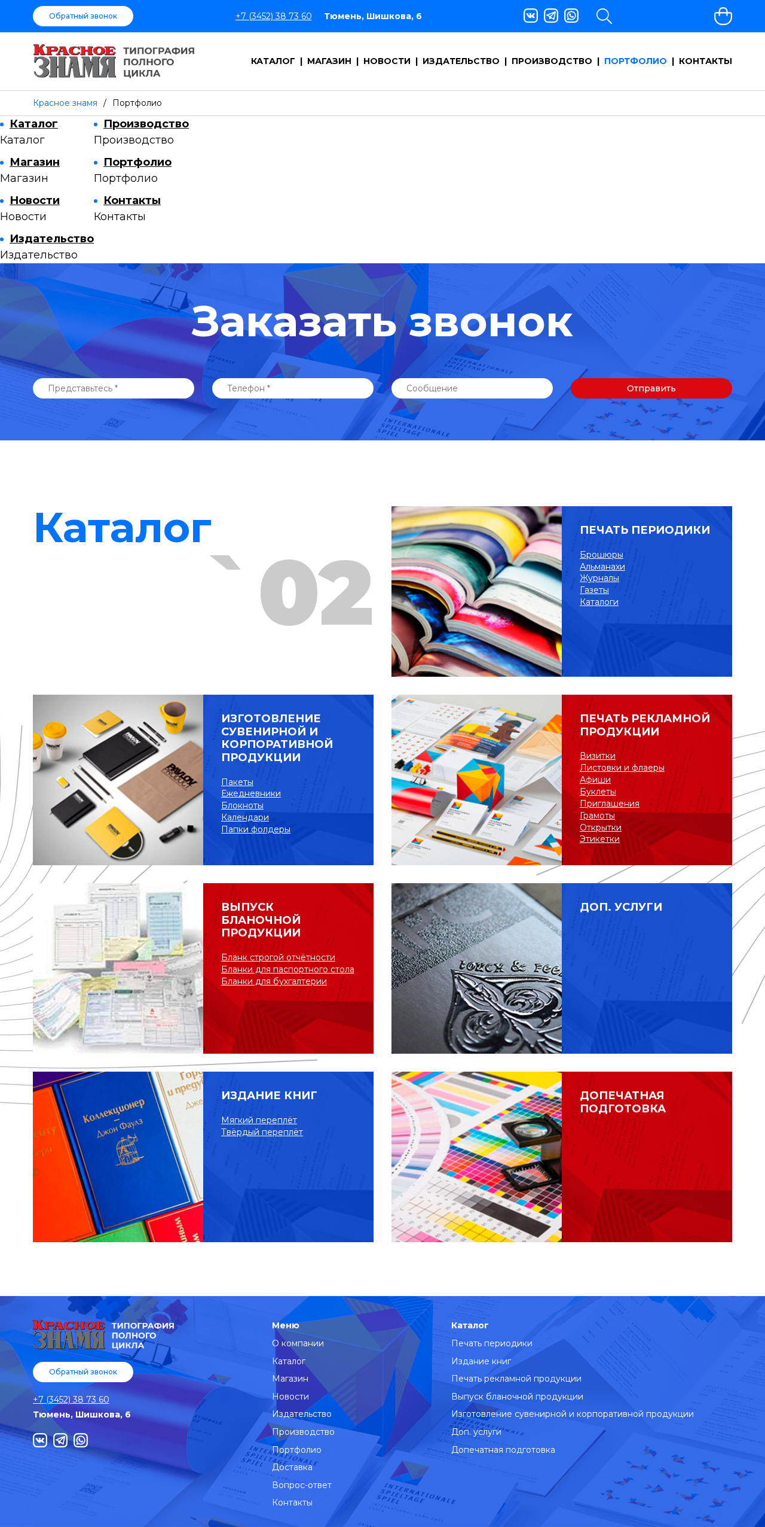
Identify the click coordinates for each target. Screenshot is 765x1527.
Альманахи (602, 566)
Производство (552, 61)
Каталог (273, 61)
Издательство (461, 61)
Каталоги (599, 602)
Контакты (705, 61)
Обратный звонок (83, 15)
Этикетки (600, 839)
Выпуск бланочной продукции (261, 920)
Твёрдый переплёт (262, 1132)
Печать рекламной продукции (645, 725)
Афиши (595, 779)
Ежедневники (251, 793)
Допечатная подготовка (623, 1102)
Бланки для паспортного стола (287, 969)
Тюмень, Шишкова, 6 (373, 16)
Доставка (292, 1467)
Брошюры (601, 554)
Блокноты (242, 805)
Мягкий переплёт (259, 1120)
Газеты (594, 590)
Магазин (329, 61)
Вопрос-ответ (302, 1485)
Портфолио (635, 61)
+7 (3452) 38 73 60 (273, 16)
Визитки (598, 755)
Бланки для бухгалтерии (274, 981)
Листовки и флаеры (622, 767)
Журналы (599, 578)
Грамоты (597, 815)
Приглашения (609, 803)
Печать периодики (645, 530)
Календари (245, 817)
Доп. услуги (621, 907)
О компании (298, 1343)
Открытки (601, 827)
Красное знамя (65, 103)
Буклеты (598, 791)
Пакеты (237, 782)
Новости (387, 61)
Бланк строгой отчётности (278, 957)
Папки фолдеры (255, 829)
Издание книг (269, 1096)
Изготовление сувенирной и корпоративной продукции (277, 738)
